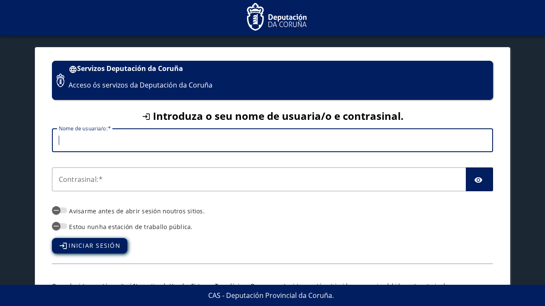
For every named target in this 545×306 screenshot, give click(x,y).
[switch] (59, 210)
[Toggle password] (479, 179)
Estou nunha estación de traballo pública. (130, 227)
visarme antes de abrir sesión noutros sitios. (137, 211)
